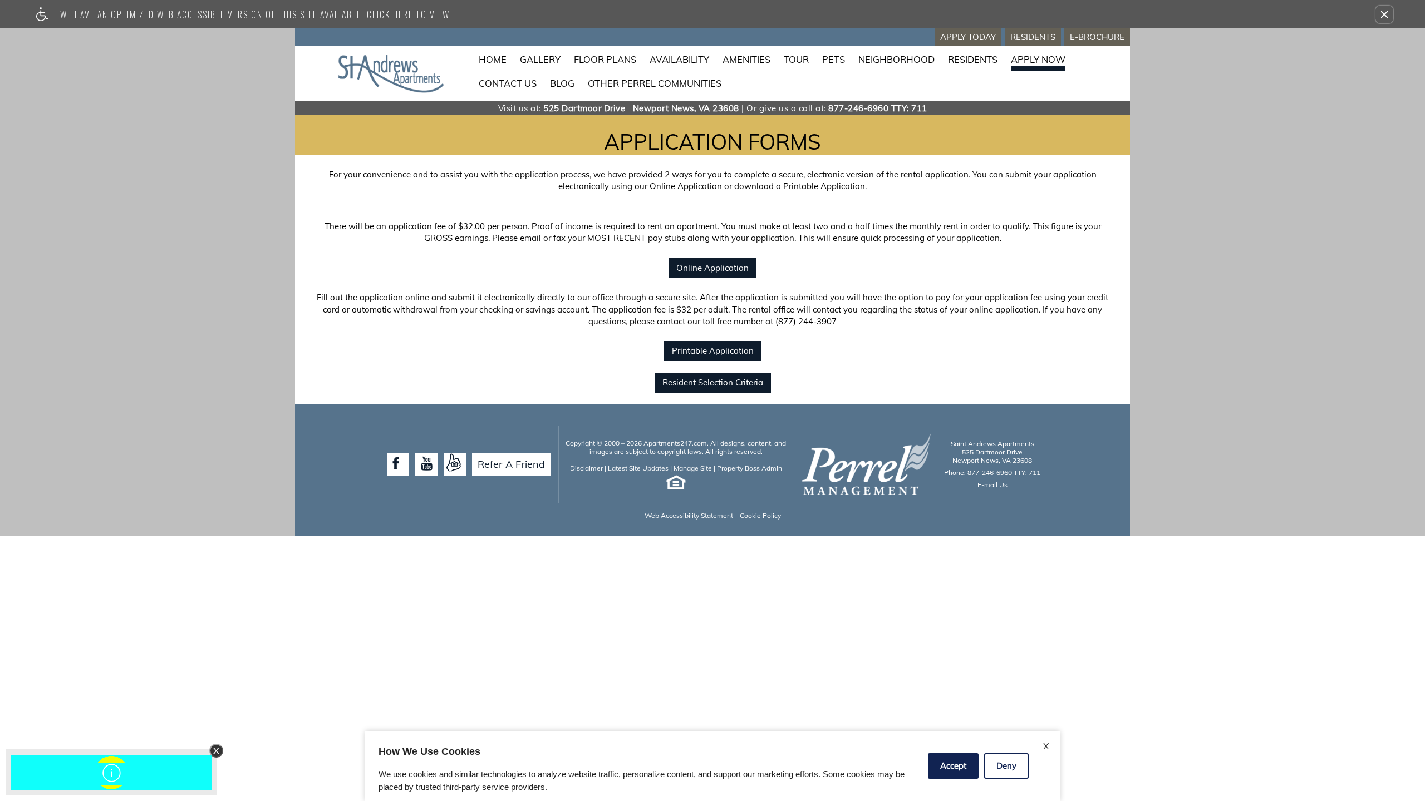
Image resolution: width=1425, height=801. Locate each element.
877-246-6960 (877, 108)
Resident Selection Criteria (712, 382)
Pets (833, 59)
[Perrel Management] (865, 464)
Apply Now (1038, 59)
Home (493, 59)
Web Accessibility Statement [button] (689, 515)
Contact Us (508, 83)
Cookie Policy (760, 515)
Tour (796, 59)
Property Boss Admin (749, 468)
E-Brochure (1097, 37)
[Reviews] (455, 464)
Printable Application (713, 350)
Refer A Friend (511, 464)
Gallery (540, 59)
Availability (679, 59)
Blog (562, 83)
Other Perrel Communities (654, 83)
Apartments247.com (675, 443)
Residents (1032, 37)
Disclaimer (586, 468)
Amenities (746, 59)
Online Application (712, 268)
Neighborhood (896, 59)
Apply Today (968, 37)
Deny (1006, 765)
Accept (953, 765)
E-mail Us (992, 485)
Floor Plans (605, 59)
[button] (1384, 14)
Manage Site (693, 468)
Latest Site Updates (638, 468)
